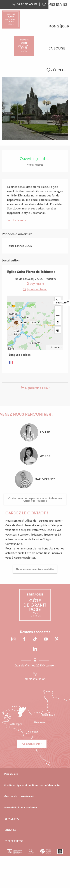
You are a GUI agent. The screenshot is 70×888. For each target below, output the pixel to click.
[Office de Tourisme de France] (46, 851)
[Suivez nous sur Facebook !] (24, 639)
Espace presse (13, 841)
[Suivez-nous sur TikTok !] (35, 639)
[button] (54, 70)
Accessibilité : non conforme (20, 807)
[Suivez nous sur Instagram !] (13, 639)
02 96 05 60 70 (35, 679)
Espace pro (11, 818)
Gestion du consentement (19, 796)
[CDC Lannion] (14, 851)
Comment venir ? (32, 743)
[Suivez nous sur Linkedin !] (35, 649)
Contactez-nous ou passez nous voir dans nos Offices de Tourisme (35, 499)
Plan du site (11, 774)
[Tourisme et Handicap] (60, 851)
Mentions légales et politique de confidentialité (32, 785)
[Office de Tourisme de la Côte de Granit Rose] (24, 42)
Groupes (10, 829)
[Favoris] (48, 70)
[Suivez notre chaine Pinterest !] (56, 639)
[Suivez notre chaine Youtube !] (45, 639)
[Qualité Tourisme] (31, 851)
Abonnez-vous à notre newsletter (35, 569)
